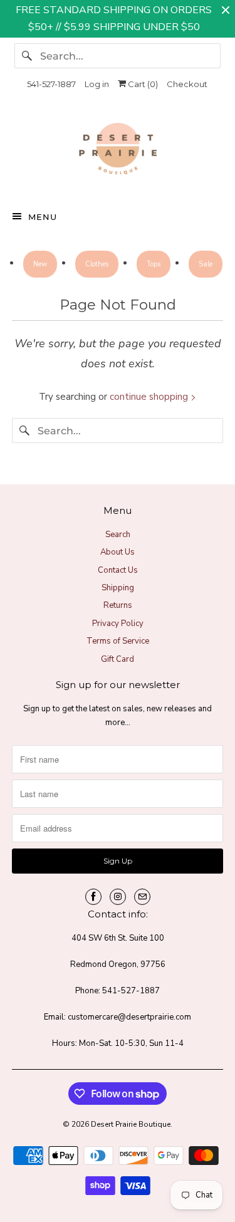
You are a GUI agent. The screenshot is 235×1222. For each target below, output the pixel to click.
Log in (97, 84)
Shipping (118, 587)
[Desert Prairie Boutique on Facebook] (93, 897)
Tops (153, 264)
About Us (117, 552)
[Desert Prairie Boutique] (117, 152)
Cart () (142, 84)
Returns (117, 605)
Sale (205, 264)
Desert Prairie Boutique (130, 1124)
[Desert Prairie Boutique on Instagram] (118, 897)
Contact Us (118, 570)
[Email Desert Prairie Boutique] (142, 897)
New (40, 264)
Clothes (96, 264)
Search (117, 534)
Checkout (187, 84)
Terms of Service (117, 641)
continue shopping (150, 396)
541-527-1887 (51, 84)
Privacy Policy (118, 623)
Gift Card (117, 659)
